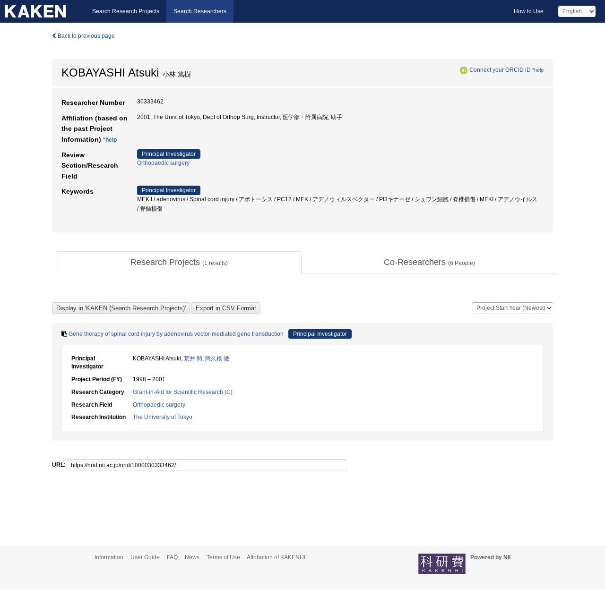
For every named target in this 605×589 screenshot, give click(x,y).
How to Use (529, 11)
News (192, 557)
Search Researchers (199, 11)
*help (538, 70)
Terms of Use (223, 557)
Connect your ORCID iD (500, 70)
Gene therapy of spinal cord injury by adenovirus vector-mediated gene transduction (176, 334)
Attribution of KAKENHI (276, 557)
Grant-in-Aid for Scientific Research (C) (183, 392)
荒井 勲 (193, 358)
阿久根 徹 (217, 358)
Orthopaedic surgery (163, 163)
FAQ (172, 557)
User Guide (145, 557)
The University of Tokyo (162, 417)
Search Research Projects (125, 11)
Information (109, 557)
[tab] (179, 262)
